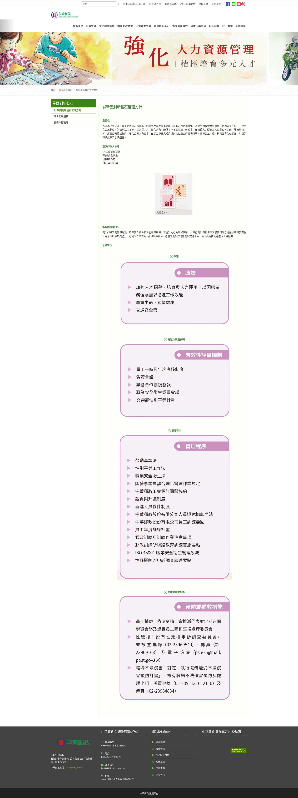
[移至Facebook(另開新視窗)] (227, 4)
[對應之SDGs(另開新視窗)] (173, 191)
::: (52, 2)
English (217, 3)
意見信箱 (171, 3)
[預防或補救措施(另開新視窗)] (174, 648)
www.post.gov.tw (74, 767)
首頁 (53, 90)
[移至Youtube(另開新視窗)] (239, 4)
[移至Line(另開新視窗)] (233, 4)
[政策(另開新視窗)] (174, 293)
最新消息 (160, 749)
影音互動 (160, 761)
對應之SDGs (163, 212)
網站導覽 (156, 3)
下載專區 (160, 768)
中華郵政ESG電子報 (135, 3)
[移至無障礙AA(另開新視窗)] (238, 750)
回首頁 (204, 3)
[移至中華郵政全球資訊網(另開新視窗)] (243, 4)
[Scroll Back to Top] (293, 793)
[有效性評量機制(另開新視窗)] (174, 380)
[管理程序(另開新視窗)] (174, 507)
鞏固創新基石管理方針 (87, 90)
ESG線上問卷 (188, 3)
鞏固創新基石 (63, 103)
